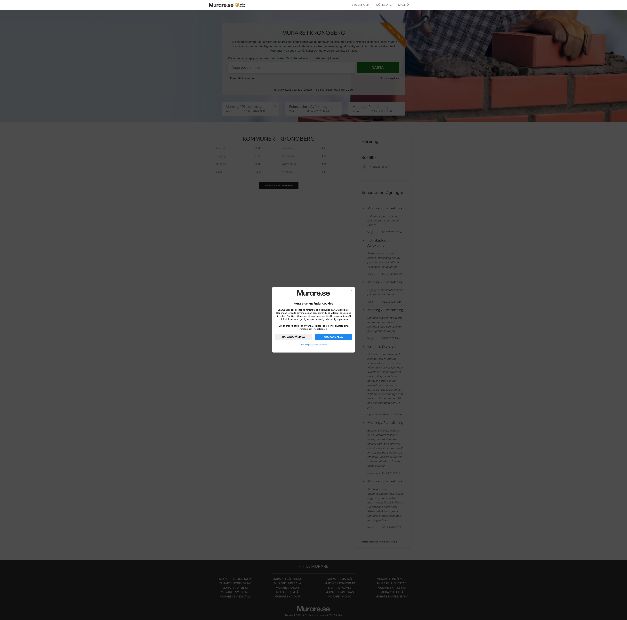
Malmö (403, 5)
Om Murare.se (321, 344)
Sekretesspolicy (306, 344)
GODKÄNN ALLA (333, 337)
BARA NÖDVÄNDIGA (293, 337)
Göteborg (384, 5)
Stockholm (361, 5)
